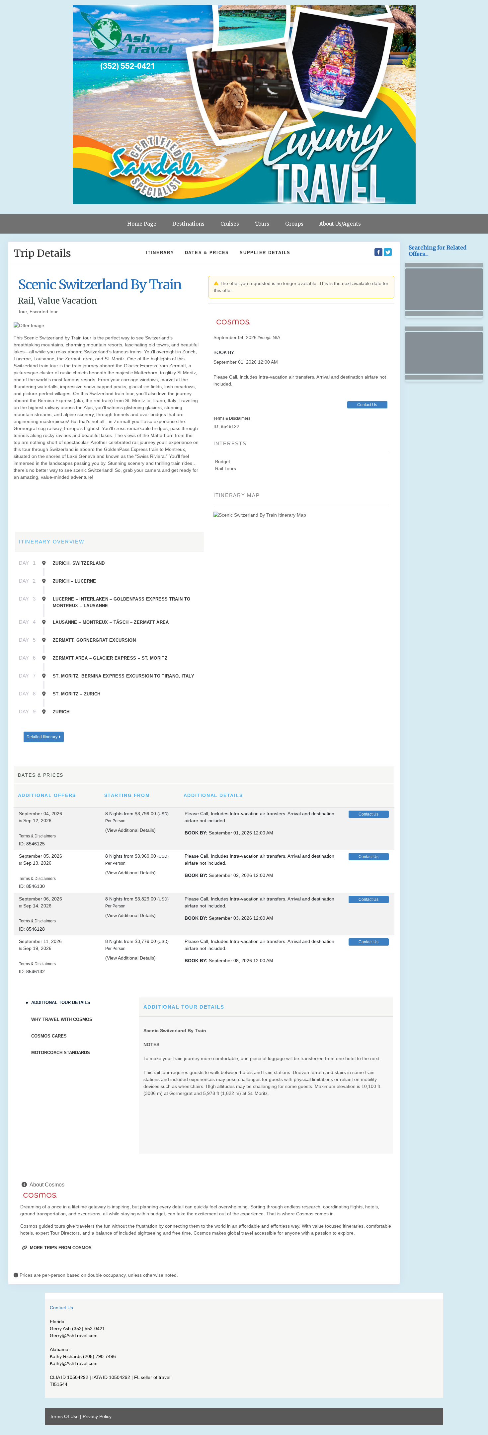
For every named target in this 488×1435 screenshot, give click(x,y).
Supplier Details (265, 252)
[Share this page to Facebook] (378, 252)
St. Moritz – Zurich (77, 693)
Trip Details (42, 253)
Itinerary (160, 252)
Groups (294, 224)
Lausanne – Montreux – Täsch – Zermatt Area (111, 622)
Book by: (196, 832)
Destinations (188, 224)
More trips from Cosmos (60, 1247)
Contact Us (367, 404)
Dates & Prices (207, 252)
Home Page (141, 224)
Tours (262, 224)
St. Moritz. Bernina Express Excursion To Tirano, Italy (123, 676)
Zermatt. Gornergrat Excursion (94, 640)
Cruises (229, 224)
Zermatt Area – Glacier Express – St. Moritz (110, 658)
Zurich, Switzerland (79, 563)
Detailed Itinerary (42, 737)
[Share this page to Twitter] (388, 252)
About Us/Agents (340, 224)
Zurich (61, 711)
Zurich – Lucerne (74, 581)
